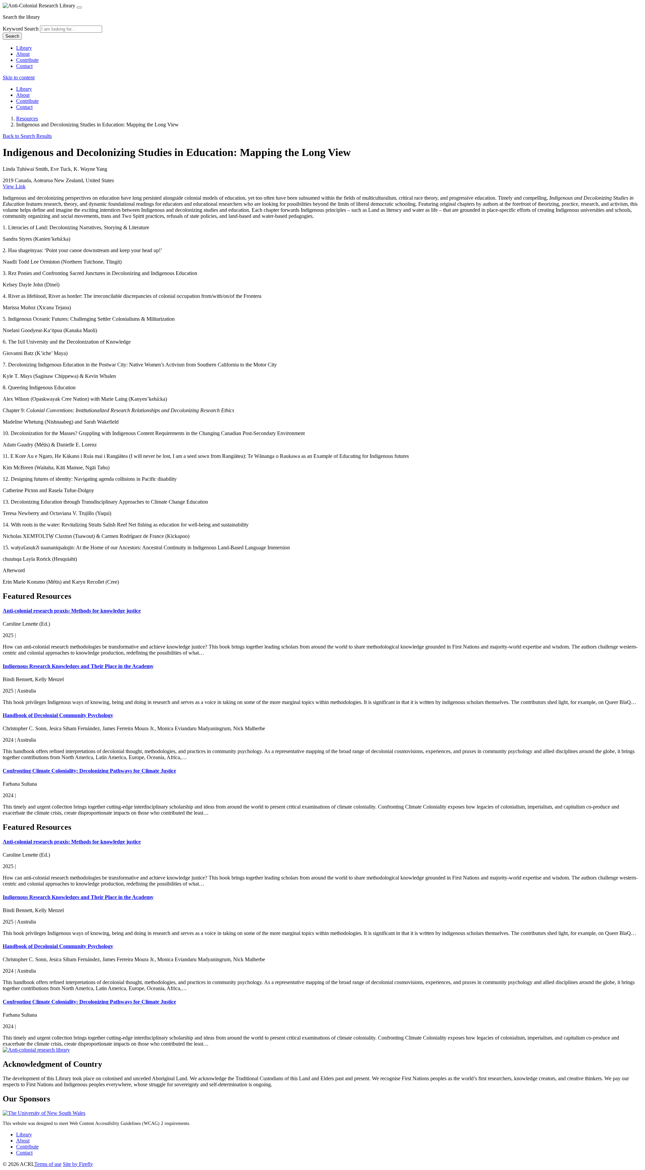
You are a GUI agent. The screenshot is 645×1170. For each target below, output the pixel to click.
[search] (71, 29)
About (23, 54)
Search (12, 36)
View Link (14, 186)
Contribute (27, 60)
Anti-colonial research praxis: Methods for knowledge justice (72, 611)
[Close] (79, 7)
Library (24, 48)
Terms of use (47, 1164)
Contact (24, 66)
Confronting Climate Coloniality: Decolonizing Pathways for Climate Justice (89, 771)
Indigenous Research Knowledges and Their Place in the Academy (78, 666)
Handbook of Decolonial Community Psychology (58, 715)
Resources (27, 118)
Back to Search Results (27, 136)
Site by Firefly (78, 1164)
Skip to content (19, 77)
